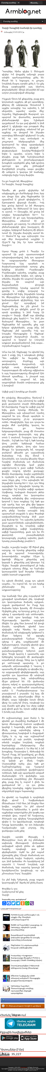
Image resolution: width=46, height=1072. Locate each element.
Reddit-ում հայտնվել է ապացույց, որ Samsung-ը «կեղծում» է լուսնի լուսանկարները (26, 927)
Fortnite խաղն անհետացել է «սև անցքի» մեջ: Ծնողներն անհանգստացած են (25, 917)
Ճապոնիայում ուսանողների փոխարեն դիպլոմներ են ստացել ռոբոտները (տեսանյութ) (25, 937)
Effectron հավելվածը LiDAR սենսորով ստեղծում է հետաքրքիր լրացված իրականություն (25, 978)
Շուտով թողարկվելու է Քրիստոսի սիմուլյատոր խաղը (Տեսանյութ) (25, 966)
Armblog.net (24, 1067)
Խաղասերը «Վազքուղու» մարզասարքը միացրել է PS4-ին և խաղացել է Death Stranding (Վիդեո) (26, 957)
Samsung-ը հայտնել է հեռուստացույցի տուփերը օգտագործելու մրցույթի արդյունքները (22, 989)
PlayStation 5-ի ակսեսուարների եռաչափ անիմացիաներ (24, 946)
